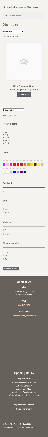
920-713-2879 (24, 305)
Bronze (36, 164)
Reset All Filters (10, 268)
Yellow (7, 140)
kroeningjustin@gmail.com (24, 315)
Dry (6, 230)
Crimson (8, 137)
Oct (6, 132)
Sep (6, 255)
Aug (6, 134)
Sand (7, 143)
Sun (6, 191)
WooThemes (27, 427)
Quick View (24, 94)
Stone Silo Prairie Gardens (20, 7)
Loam (7, 209)
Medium (8, 234)
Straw (43, 164)
